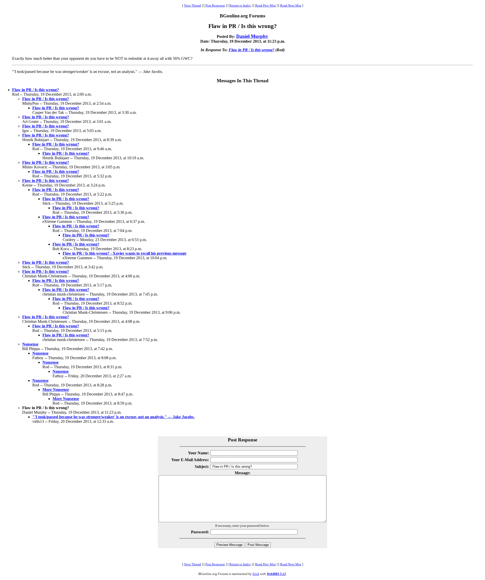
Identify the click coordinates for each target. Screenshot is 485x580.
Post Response (215, 5)
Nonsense (30, 344)
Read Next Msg (290, 5)
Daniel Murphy (252, 36)
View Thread (192, 5)
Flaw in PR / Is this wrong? (251, 50)
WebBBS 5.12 (276, 574)
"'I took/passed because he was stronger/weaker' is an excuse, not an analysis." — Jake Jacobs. (113, 417)
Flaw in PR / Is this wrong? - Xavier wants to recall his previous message (124, 253)
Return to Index (240, 5)
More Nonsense (55, 389)
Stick (255, 574)
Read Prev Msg (265, 5)
